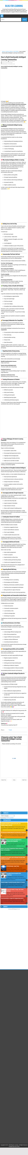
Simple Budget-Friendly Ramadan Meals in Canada (13, 882)
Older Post (24, 779)
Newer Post (3, 779)
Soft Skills (10, 62)
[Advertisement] (14, 36)
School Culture (5, 62)
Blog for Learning (14, 6)
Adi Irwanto (4, 61)
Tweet (10, 730)
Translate (11, 817)
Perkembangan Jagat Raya (12, 866)
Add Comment (12, 61)
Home (14, 779)
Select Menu (1, 15)
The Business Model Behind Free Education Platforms (13, 832)
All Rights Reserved (23, 1145)
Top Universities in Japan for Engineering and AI (12, 898)
